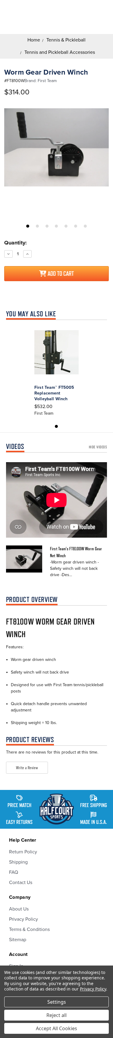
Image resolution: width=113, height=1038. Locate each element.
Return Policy (23, 852)
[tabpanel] (56, 147)
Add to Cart (60, 274)
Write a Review (27, 767)
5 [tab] (65, 226)
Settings (56, 1002)
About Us (19, 909)
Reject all (56, 1015)
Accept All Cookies (56, 1028)
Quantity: (15, 242)
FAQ (13, 872)
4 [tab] (56, 226)
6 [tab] (75, 226)
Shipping (18, 862)
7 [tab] (85, 226)
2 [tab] (37, 226)
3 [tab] (47, 226)
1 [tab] (27, 226)
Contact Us (20, 883)
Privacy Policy (23, 919)
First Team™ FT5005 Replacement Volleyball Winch (54, 393)
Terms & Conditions (29, 929)
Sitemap (17, 940)
